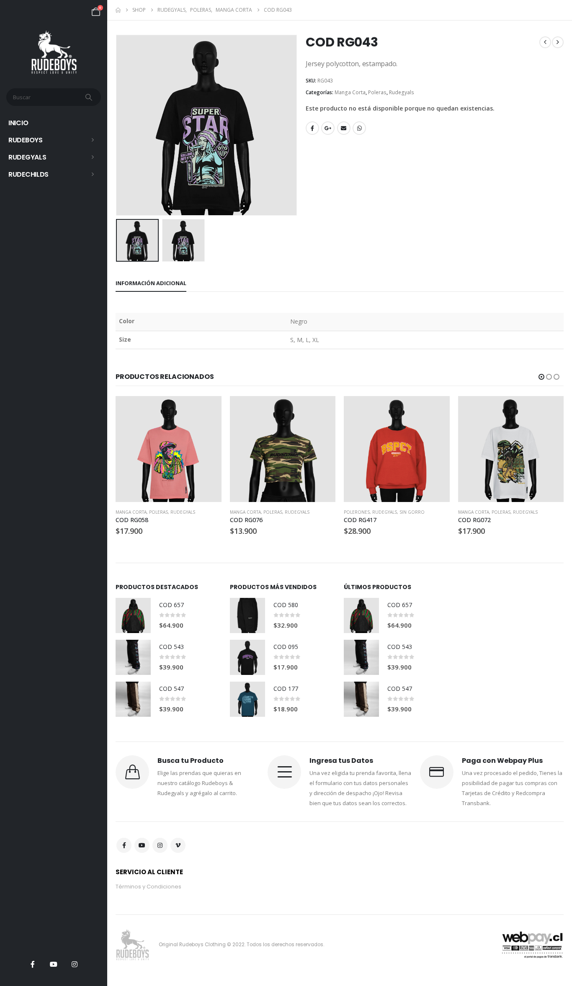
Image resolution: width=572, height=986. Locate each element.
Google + (328, 128)
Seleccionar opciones (207, 409)
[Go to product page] (169, 449)
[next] (558, 42)
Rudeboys (25, 140)
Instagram (159, 845)
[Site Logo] (54, 52)
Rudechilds (28, 174)
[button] (117, 125)
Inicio (18, 123)
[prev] (545, 42)
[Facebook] (32, 964)
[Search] (89, 97)
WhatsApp (359, 128)
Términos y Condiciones (148, 887)
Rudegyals (27, 157)
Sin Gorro (412, 512)
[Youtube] (53, 964)
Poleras (377, 92)
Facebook (312, 128)
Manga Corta (350, 92)
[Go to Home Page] (118, 10)
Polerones (357, 512)
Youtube (141, 845)
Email (343, 128)
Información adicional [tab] (151, 283)
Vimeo (178, 845)
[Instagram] (74, 964)
